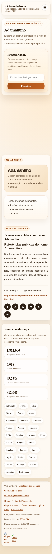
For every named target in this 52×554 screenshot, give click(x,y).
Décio (9, 442)
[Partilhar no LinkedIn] (38, 306)
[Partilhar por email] (7, 314)
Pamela (23, 449)
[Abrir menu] (45, 7)
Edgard (20, 442)
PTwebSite (24, 519)
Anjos (31, 413)
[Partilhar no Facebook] (7, 306)
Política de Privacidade (22, 500)
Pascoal (32, 457)
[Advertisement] (26, 125)
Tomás (9, 427)
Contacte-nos (17, 509)
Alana (9, 464)
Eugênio (33, 427)
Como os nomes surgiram (33, 505)
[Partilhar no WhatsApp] (23, 306)
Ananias (10, 471)
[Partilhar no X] (15, 306)
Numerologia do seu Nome (16, 495)
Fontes (23, 405)
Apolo (9, 457)
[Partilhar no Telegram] (31, 306)
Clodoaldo (11, 420)
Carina (21, 413)
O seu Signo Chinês (13, 491)
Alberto (33, 464)
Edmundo (10, 405)
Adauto (21, 427)
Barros (9, 413)
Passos (35, 449)
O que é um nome (12, 505)
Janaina (19, 435)
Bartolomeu (24, 471)
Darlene (24, 420)
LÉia (8, 435)
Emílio (20, 457)
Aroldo (31, 435)
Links (6, 509)
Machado (10, 449)
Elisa (34, 405)
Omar (31, 442)
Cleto (42, 435)
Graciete (37, 420)
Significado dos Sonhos (29, 486)
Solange (20, 464)
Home (7, 500)
